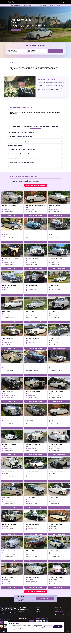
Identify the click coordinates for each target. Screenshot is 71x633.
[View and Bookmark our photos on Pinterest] (60, 614)
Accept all (58, 626)
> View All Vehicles (22, 607)
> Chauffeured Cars (40, 614)
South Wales (33, 289)
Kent (55, 422)
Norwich (52, 528)
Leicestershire (58, 289)
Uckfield (52, 209)
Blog (63, 2)
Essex (9, 209)
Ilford (52, 501)
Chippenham (6, 448)
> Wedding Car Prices (22, 618)
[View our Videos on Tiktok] (55, 614)
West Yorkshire (11, 475)
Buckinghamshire (11, 236)
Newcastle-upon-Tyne (8, 554)
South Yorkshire (11, 262)
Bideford (29, 209)
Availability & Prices (49, 2)
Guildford (5, 289)
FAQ (55, 2)
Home (36, 2)
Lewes (52, 342)
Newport (29, 289)
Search (31, 620)
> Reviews (38, 611)
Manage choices (47, 626)
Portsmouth (53, 448)
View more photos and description (12, 215)
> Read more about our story (6, 617)
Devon (32, 209)
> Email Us (58, 607)
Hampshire (10, 368)
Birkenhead (53, 554)
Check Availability (16, 30)
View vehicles (25, 30)
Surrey (9, 289)
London (32, 236)
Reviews (59, 2)
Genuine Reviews (55, 5)
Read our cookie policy (13, 629)
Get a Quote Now (45, 598)
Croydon (28, 236)
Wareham (5, 422)
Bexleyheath (53, 262)
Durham (14, 554)
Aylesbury (6, 236)
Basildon (5, 209)
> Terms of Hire (39, 616)
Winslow (5, 342)
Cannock (28, 262)
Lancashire (34, 448)
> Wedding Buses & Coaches (24, 614)
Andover (5, 368)
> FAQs (37, 607)
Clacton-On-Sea (30, 422)
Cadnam (28, 501)
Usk (51, 395)
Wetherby (6, 262)
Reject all (38, 626)
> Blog (37, 609)
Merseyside (57, 554)
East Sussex (56, 209)
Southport (29, 448)
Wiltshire (10, 448)
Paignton (52, 475)
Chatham (52, 422)
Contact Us (67, 2)
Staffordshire (33, 262)
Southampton (29, 554)
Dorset (9, 422)
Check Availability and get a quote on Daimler (35, 185)
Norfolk (55, 528)
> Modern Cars (21, 611)
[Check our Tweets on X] (63, 614)
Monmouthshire (56, 395)
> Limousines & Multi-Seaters (24, 616)
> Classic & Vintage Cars (23, 609)
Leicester (52, 289)
